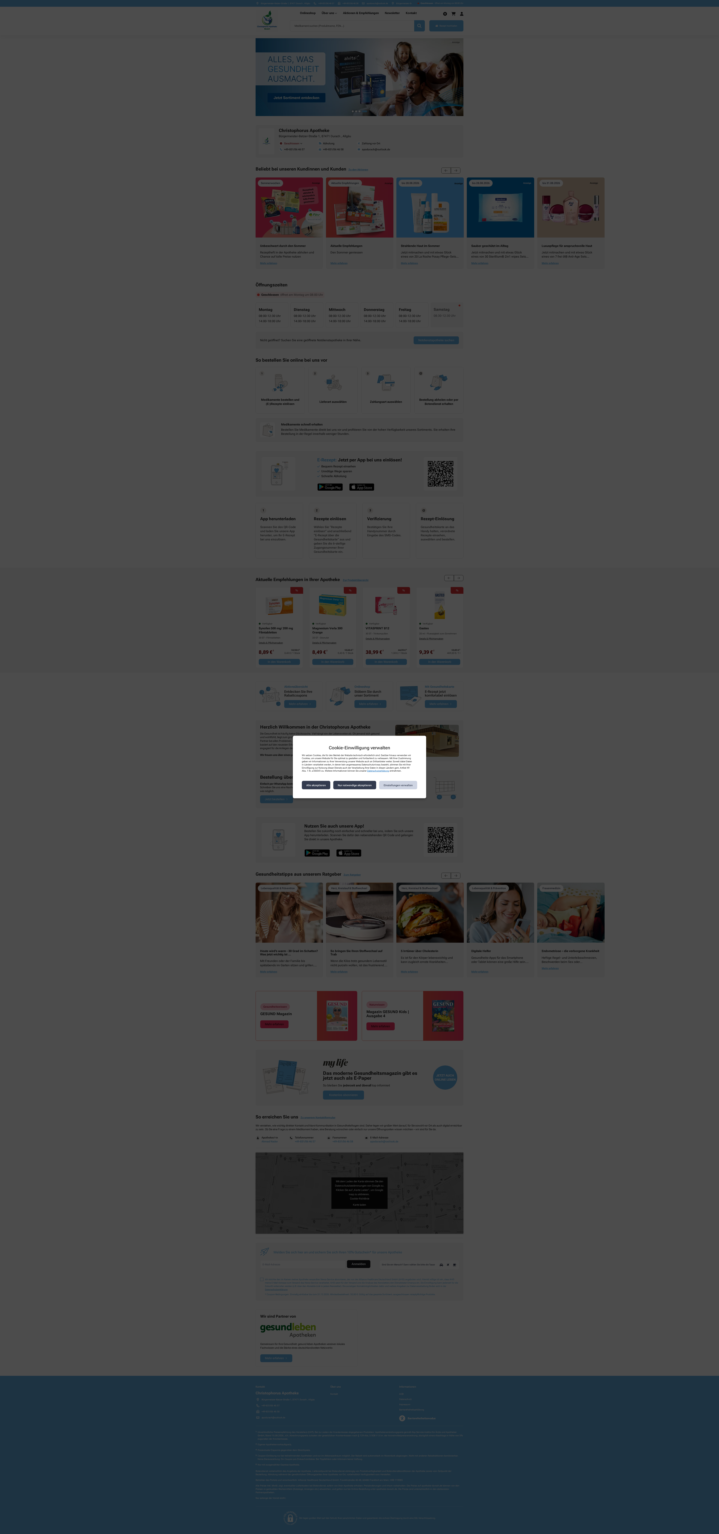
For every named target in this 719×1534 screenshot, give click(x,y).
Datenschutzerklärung (378, 771)
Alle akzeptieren (316, 785)
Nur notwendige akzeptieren (355, 785)
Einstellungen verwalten (398, 785)
